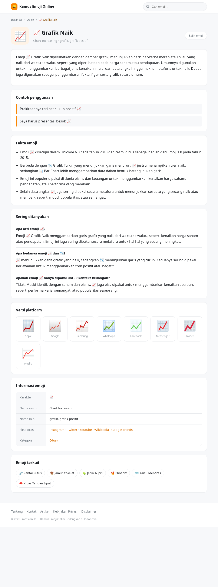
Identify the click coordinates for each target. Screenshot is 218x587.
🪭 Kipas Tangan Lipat (35, 483)
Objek (30, 20)
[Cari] (147, 7)
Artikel (44, 511)
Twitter (72, 429)
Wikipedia (101, 429)
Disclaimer (88, 511)
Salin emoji (196, 35)
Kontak (31, 511)
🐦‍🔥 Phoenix (119, 473)
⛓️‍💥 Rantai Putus (30, 473)
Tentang (17, 511)
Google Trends (122, 429)
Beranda (16, 20)
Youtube (86, 429)
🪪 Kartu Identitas (148, 473)
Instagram (57, 429)
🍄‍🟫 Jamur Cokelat (62, 473)
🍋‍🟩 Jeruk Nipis (93, 473)
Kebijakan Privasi (65, 511)
